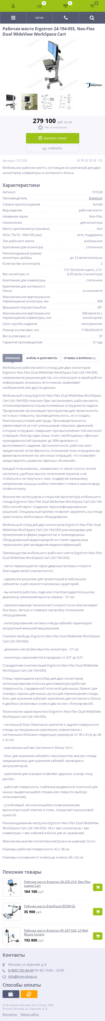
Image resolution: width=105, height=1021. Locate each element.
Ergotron (95, 198)
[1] (78, 160)
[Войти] (13, 6)
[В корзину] (97, 887)
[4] (91, 160)
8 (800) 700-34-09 (20, 970)
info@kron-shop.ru (22, 976)
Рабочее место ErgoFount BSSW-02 (49, 906)
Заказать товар (55, 138)
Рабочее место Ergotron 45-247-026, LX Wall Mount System (56, 932)
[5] (95, 160)
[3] (87, 160)
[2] (83, 160)
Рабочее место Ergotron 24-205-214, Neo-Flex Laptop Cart (57, 884)
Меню (39, 17)
